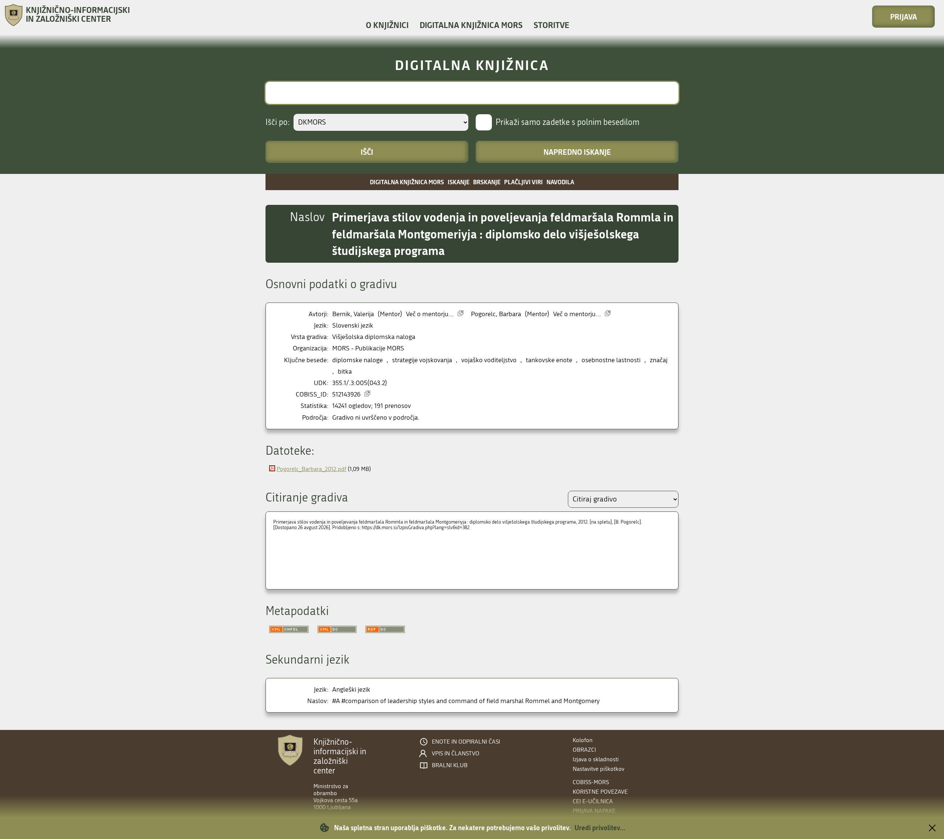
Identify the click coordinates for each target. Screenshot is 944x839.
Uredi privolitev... (600, 827)
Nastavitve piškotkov (598, 768)
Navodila (560, 182)
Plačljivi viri (523, 182)
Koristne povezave (600, 791)
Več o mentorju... (430, 314)
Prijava (903, 16)
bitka (345, 371)
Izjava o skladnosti (596, 759)
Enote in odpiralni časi (466, 742)
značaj (658, 360)
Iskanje (458, 182)
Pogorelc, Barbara (496, 314)
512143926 (346, 394)
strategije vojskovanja (422, 360)
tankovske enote (549, 360)
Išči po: (278, 122)
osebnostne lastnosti (611, 360)
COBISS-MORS (591, 782)
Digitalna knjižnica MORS (471, 25)
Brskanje (486, 182)
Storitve (551, 25)
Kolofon (583, 740)
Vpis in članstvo (455, 753)
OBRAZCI (584, 749)
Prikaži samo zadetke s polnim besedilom (567, 122)
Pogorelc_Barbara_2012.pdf (311, 468)
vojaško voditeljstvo (489, 360)
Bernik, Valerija (353, 314)
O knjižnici (387, 25)
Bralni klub (450, 765)
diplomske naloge (357, 360)
